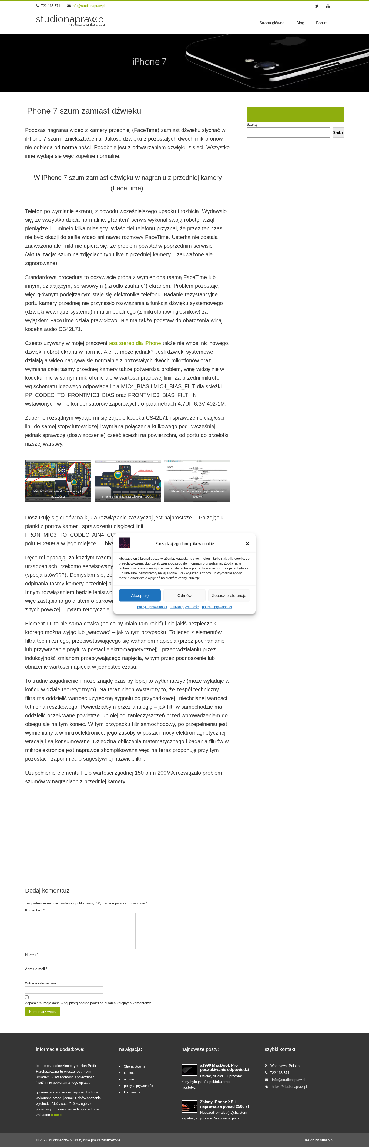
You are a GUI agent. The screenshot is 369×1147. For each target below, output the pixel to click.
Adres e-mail (36, 969)
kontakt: (129, 1073)
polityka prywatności (152, 607)
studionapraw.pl (60, 1140)
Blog (300, 23)
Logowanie (132, 1092)
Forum (322, 23)
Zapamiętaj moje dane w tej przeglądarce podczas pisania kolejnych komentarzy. (88, 1003)
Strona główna (271, 23)
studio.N (326, 1140)
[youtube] (328, 6)
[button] (247, 543)
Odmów (184, 595)
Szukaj (252, 124)
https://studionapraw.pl (289, 1087)
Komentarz (35, 910)
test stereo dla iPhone (135, 343)
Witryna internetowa (40, 983)
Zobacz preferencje (229, 595)
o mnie (56, 1115)
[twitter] (317, 6)
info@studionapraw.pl (88, 6)
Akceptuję (140, 595)
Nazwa (31, 955)
